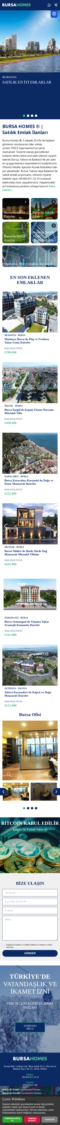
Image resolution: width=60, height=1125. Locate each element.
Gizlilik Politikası (30, 945)
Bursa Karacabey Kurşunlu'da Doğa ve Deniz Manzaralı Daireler (28, 482)
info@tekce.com (30, 1085)
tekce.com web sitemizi (34, 155)
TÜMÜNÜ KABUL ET (12, 1119)
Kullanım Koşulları (13, 945)
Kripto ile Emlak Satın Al (30, 829)
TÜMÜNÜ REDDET (32, 1119)
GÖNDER (30, 953)
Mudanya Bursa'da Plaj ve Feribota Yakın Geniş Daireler (26, 341)
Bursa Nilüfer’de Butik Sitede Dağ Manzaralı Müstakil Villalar (25, 552)
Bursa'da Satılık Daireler (14, 214)
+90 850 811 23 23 (30, 1077)
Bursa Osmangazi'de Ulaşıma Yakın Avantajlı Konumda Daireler (26, 623)
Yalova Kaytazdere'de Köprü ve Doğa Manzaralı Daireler (27, 694)
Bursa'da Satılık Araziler (14, 238)
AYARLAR (49, 1119)
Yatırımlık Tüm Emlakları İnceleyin (28, 264)
